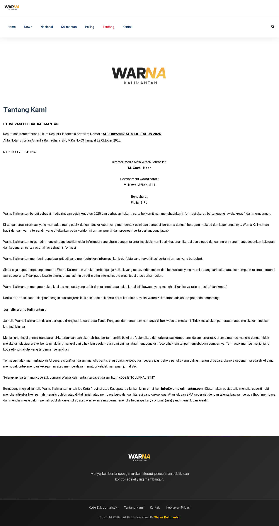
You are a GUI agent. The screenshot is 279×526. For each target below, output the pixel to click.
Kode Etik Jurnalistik (103, 507)
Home (11, 27)
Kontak (128, 27)
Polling (89, 27)
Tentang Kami (133, 507)
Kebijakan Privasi (178, 507)
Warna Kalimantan (167, 517)
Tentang (108, 27)
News (28, 27)
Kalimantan (69, 27)
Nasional (47, 27)
